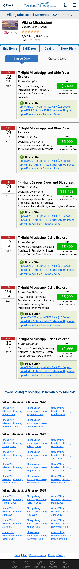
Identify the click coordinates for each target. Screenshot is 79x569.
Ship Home (9, 48)
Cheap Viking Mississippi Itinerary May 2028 (37, 511)
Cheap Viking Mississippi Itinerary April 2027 (12, 455)
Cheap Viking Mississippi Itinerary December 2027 (61, 479)
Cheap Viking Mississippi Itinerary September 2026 (37, 411)
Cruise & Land (57, 58)
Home (14, 567)
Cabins (49, 48)
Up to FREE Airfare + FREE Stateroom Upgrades (47, 110)
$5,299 (67, 297)
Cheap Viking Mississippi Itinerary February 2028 (37, 499)
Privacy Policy (56, 555)
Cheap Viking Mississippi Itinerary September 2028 (61, 523)
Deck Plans (69, 48)
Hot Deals (39, 567)
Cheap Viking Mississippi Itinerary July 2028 (12, 523)
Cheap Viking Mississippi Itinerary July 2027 (12, 467)
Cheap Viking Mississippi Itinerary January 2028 (12, 499)
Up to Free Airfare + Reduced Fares (40, 114)
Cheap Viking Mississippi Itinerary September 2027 (61, 467)
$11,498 (66, 191)
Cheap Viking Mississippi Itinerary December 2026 (37, 423)
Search (26, 567)
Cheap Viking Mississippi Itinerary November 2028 (37, 535)
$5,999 (67, 141)
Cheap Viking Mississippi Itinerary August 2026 (12, 411)
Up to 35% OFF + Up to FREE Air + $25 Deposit (45, 106)
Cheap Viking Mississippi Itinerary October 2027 (12, 479)
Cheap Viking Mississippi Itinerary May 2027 (37, 455)
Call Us (65, 567)
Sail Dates (30, 48)
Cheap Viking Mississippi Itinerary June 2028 (61, 511)
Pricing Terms (37, 555)
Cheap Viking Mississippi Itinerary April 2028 (12, 511)
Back (8, 5)
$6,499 (67, 86)
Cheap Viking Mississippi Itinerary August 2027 (37, 467)
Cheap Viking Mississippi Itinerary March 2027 (61, 443)
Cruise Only (22, 58)
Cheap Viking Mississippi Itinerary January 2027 (12, 443)
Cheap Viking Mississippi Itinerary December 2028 (61, 535)
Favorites (52, 567)
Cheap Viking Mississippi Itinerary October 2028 (12, 535)
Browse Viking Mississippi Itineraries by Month (39, 392)
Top (25, 555)
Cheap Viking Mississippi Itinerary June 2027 (61, 455)
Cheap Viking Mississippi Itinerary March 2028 (61, 499)
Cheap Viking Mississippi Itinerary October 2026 (61, 411)
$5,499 (67, 247)
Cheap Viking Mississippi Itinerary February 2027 (37, 443)
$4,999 (67, 348)
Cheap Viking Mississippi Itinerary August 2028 (37, 523)
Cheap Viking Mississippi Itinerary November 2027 (37, 479)
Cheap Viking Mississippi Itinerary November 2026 (12, 423)
